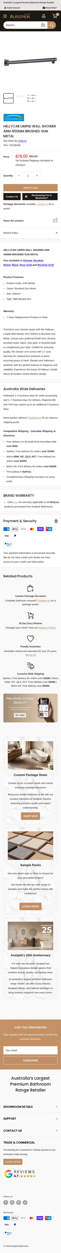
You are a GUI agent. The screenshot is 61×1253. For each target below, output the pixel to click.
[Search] (51, 25)
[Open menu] (5, 16)
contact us (42, 204)
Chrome (27, 260)
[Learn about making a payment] (30, 537)
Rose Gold (26, 265)
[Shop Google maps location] (20, 1170)
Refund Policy (10, 232)
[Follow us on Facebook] (5, 1202)
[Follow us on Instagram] (12, 1202)
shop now (30, 816)
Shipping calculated (39, 160)
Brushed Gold (46, 265)
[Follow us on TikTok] (25, 1202)
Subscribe (30, 1060)
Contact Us (12, 196)
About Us (30, 654)
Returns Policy (47, 627)
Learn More (13, 1161)
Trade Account (13, 8)
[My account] (43, 16)
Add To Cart (30, 187)
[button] (55, 16)
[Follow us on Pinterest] (18, 1202)
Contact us (35, 417)
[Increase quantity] (37, 175)
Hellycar (22, 140)
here (15, 502)
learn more (30, 906)
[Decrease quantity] (19, 175)
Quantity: (8, 175)
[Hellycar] (20, 114)
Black (15, 265)
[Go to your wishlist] (49, 15)
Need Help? (51, 8)
